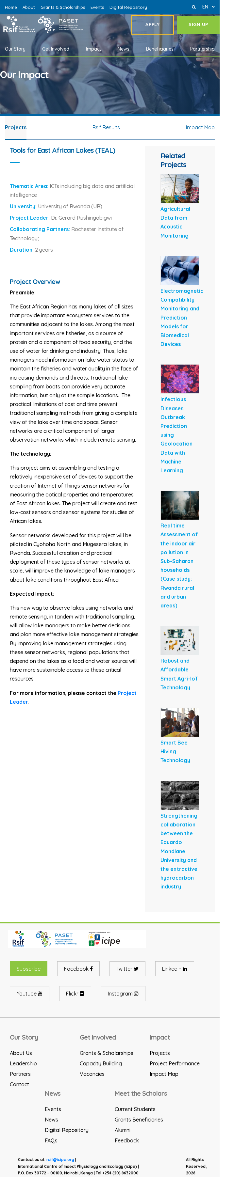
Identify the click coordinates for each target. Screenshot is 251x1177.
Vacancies (92, 1074)
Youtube (27, 993)
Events (97, 7)
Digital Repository (128, 7)
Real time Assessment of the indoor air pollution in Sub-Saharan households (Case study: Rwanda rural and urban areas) (179, 565)
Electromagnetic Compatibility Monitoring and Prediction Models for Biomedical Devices (181, 317)
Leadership (23, 1063)
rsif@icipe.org (60, 1159)
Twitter (125, 968)
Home (11, 7)
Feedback (127, 1140)
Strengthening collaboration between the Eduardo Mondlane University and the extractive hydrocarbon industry (178, 851)
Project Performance (175, 1063)
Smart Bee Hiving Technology (175, 751)
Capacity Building (101, 1063)
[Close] (194, 6)
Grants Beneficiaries (139, 1119)
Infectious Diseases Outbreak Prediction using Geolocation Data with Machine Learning (176, 435)
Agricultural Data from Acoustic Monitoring (175, 222)
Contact (19, 1084)
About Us (21, 1053)
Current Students (135, 1109)
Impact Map (164, 1074)
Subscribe (29, 968)
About (29, 7)
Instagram (121, 993)
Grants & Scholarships (63, 7)
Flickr (73, 993)
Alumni (122, 1130)
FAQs (51, 1140)
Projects (160, 1053)
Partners (20, 1074)
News (51, 1119)
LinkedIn (172, 968)
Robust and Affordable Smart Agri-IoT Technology (179, 674)
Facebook (77, 968)
